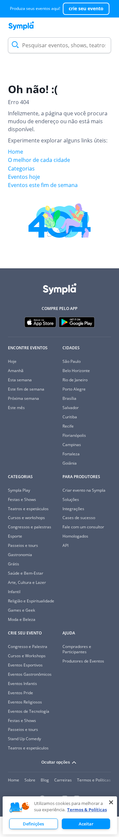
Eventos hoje (24, 176)
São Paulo (71, 361)
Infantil (14, 591)
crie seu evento (86, 8)
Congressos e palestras (29, 527)
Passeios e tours (23, 545)
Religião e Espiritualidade (31, 601)
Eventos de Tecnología (28, 711)
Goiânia (69, 463)
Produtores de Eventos (83, 661)
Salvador (70, 407)
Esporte (15, 536)
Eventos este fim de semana (43, 185)
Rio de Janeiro (75, 380)
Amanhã (15, 370)
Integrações (73, 509)
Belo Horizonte (76, 370)
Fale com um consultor (83, 527)
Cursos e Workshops (27, 656)
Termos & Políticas (87, 810)
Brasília (69, 398)
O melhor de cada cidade (39, 160)
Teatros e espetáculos (28, 509)
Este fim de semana (26, 389)
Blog (45, 780)
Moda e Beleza (21, 619)
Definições (33, 824)
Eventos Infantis (22, 683)
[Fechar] (111, 802)
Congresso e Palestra (27, 646)
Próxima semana (23, 398)
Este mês (16, 407)
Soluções (70, 499)
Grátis (13, 564)
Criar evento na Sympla (83, 490)
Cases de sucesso (78, 517)
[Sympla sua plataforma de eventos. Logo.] (21, 25)
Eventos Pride (20, 693)
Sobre (29, 780)
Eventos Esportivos (25, 665)
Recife (68, 426)
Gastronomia (20, 554)
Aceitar (86, 824)
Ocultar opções (55, 762)
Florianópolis (74, 435)
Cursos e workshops (26, 517)
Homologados (75, 536)
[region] (60, 815)
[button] (19, 807)
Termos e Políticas (94, 780)
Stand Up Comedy (24, 739)
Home (15, 151)
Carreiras (63, 780)
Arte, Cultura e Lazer (27, 582)
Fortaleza (71, 454)
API (65, 545)
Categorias (21, 168)
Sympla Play (19, 490)
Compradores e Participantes (76, 649)
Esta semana (20, 380)
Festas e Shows (22, 499)
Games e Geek (21, 610)
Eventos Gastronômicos (30, 674)
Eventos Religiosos (25, 702)
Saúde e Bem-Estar (25, 573)
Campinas (71, 444)
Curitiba (69, 417)
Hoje (12, 361)
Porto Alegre (74, 389)
